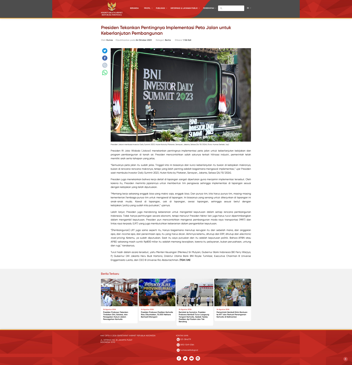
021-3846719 (185, 339)
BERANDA (134, 8)
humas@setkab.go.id (189, 350)
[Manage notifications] (345, 359)
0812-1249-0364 (187, 345)
